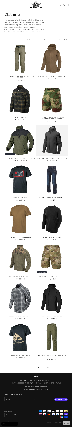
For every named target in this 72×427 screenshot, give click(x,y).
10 (47, 367)
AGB (59, 421)
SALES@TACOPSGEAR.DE (38, 389)
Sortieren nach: (32, 40)
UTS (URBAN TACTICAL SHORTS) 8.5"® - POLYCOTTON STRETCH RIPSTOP (52, 118)
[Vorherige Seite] (19, 367)
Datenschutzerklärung (48, 421)
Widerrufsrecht (34, 421)
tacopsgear (13, 421)
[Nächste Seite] (53, 367)
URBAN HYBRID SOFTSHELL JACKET (52, 316)
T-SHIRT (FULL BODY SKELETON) (20, 355)
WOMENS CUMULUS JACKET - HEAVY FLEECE (52, 76)
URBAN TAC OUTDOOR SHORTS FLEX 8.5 (51, 276)
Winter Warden (20, 117)
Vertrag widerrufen (10, 424)
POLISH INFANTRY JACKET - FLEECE (20, 276)
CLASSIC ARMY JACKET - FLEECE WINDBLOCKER (20, 158)
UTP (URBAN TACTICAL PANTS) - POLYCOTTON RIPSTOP (20, 77)
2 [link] (28, 367)
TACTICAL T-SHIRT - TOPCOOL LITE (20, 237)
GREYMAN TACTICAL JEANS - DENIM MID (52, 197)
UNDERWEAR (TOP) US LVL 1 (52, 237)
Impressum (48, 422)
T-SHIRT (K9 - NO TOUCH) (20, 197)
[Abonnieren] (34, 399)
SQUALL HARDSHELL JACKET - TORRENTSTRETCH (51, 158)
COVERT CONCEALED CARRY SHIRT (20, 316)
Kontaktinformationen (60, 422)
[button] (4, 5)
